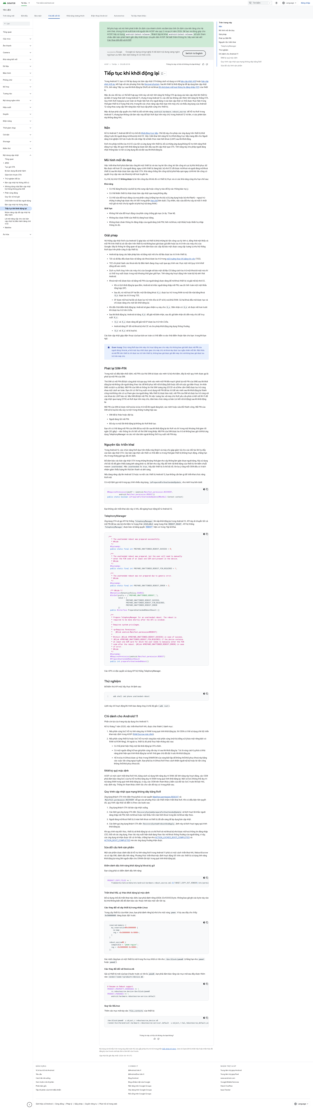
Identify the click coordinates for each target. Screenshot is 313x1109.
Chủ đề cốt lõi (54, 16)
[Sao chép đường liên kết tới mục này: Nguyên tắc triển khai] (136, 444)
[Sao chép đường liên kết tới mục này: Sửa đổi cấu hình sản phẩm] (136, 847)
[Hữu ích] (203, 64)
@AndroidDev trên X (136, 1074)
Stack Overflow (227, 1086)
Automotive (119, 16)
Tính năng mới (8, 16)
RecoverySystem (151, 84)
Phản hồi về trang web (108, 1104)
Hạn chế (154, 200)
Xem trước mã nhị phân (45, 1082)
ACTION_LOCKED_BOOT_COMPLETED (172, 837)
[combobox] (260, 3)
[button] (14, 39)
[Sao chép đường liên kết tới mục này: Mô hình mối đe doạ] (134, 160)
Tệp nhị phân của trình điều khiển (48, 1090)
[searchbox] (16, 24)
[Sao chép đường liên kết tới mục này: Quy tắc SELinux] (122, 1005)
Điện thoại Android (99, 16)
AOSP (106, 64)
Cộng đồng (59, 1104)
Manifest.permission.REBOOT (166, 797)
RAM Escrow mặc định (143, 734)
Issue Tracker (225, 1090)
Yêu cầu (39, 1074)
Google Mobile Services (230, 1082)
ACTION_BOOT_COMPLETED (117, 840)
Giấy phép (78, 1104)
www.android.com (228, 1078)
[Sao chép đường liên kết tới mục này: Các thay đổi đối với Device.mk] (136, 969)
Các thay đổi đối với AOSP (119, 40)
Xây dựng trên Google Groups (140, 1090)
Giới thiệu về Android (44, 1104)
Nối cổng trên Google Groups (139, 1094)
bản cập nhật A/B (188, 81)
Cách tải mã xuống (43, 1078)
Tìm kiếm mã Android (45, 3)
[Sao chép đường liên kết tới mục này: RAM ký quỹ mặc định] (131, 770)
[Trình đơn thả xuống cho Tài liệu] (30, 3)
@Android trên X (134, 1070)
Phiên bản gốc (41, 1086)
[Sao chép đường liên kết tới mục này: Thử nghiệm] (123, 681)
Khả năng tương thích (75, 16)
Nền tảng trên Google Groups (139, 1086)
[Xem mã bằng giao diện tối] (204, 489)
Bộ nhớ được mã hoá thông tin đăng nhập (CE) (179, 87)
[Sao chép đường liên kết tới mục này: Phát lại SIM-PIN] (129, 368)
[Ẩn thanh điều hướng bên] (29, 1104)
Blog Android (133, 1078)
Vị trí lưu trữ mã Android (45, 1070)
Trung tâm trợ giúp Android (231, 1070)
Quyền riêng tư (91, 1104)
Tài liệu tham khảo (138, 16)
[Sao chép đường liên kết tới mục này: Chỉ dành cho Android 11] (140, 716)
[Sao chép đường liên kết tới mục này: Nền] (112, 128)
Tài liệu (24, 3)
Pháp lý (69, 1104)
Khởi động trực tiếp (149, 133)
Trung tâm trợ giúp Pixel (230, 1074)
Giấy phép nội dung (169, 1049)
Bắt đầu (24, 16)
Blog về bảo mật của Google (139, 1082)
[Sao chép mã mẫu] (207, 489)
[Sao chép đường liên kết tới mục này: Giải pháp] (120, 235)
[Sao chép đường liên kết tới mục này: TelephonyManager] (128, 516)
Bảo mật (37, 16)
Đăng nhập (305, 3)
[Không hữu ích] (207, 64)
